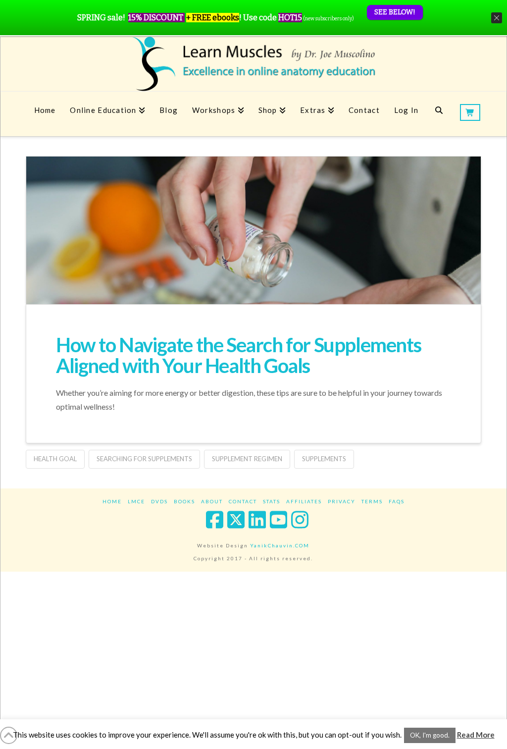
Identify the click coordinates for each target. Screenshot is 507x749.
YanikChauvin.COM (279, 545)
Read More (476, 734)
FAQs (397, 501)
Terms (372, 501)
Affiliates (304, 501)
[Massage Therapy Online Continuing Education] (253, 63)
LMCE (136, 501)
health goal (55, 459)
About (212, 501)
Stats (271, 501)
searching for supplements (144, 459)
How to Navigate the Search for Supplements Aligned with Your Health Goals (238, 355)
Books (184, 501)
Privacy (341, 501)
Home (112, 501)
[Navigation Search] (439, 114)
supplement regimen (247, 459)
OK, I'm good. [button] (430, 735)
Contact (243, 501)
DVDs (159, 501)
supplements (324, 459)
